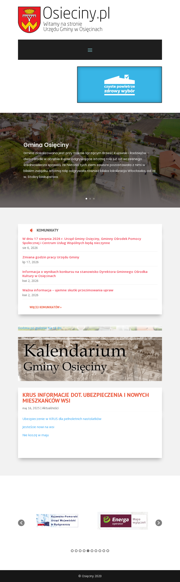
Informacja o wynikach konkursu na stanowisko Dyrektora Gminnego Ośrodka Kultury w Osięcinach (85, 273)
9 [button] (104, 550)
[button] (21, 523)
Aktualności (50, 408)
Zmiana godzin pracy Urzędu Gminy (50, 257)
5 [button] (88, 550)
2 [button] (76, 550)
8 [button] (100, 550)
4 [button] (84, 550)
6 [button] (92, 550)
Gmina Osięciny (46, 144)
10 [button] (107, 550)
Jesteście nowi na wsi (38, 427)
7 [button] (96, 550)
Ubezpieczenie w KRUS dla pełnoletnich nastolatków (61, 418)
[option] (57, 520)
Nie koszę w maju (35, 435)
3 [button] (80, 550)
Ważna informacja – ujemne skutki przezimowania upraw (67, 290)
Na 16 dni (54, 328)
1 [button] (72, 550)
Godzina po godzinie (32, 328)
